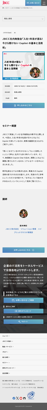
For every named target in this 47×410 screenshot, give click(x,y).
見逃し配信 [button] (8, 18)
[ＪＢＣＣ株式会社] (5, 3)
